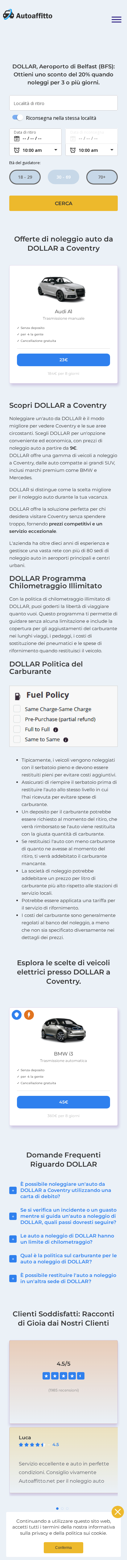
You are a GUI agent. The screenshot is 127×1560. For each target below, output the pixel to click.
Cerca (63, 203)
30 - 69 (63, 177)
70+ (102, 177)
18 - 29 (25, 177)
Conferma (63, 1548)
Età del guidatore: (25, 162)
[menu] (116, 14)
